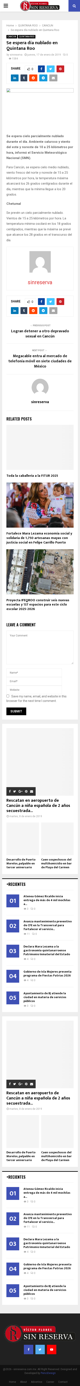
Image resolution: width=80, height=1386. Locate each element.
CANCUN (11, 36)
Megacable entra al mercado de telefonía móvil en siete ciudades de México (40, 361)
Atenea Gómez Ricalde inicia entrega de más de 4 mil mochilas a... (46, 900)
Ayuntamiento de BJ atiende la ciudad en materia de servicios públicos (44, 997)
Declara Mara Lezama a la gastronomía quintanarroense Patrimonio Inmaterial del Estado (46, 950)
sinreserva (16, 54)
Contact (63, 1381)
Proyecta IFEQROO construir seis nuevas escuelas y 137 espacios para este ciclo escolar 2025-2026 (37, 604)
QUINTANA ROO (26, 36)
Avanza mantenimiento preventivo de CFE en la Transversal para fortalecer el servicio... (47, 925)
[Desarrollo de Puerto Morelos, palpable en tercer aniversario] (22, 839)
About (23, 1381)
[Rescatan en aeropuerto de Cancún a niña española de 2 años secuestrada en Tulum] (40, 762)
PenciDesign (48, 1373)
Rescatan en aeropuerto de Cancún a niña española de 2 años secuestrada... (38, 805)
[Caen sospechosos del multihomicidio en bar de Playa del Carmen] (57, 839)
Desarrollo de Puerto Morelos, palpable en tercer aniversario (20, 863)
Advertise (36, 1381)
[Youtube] (51, 1349)
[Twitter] (40, 1349)
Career (50, 1381)
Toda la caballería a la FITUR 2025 (32, 476)
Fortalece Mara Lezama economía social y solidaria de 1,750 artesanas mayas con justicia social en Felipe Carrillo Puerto (39, 538)
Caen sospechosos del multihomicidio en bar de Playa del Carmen (56, 863)
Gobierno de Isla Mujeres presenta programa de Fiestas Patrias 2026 (47, 973)
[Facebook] (28, 1349)
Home (12, 1381)
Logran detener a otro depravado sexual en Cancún (40, 334)
